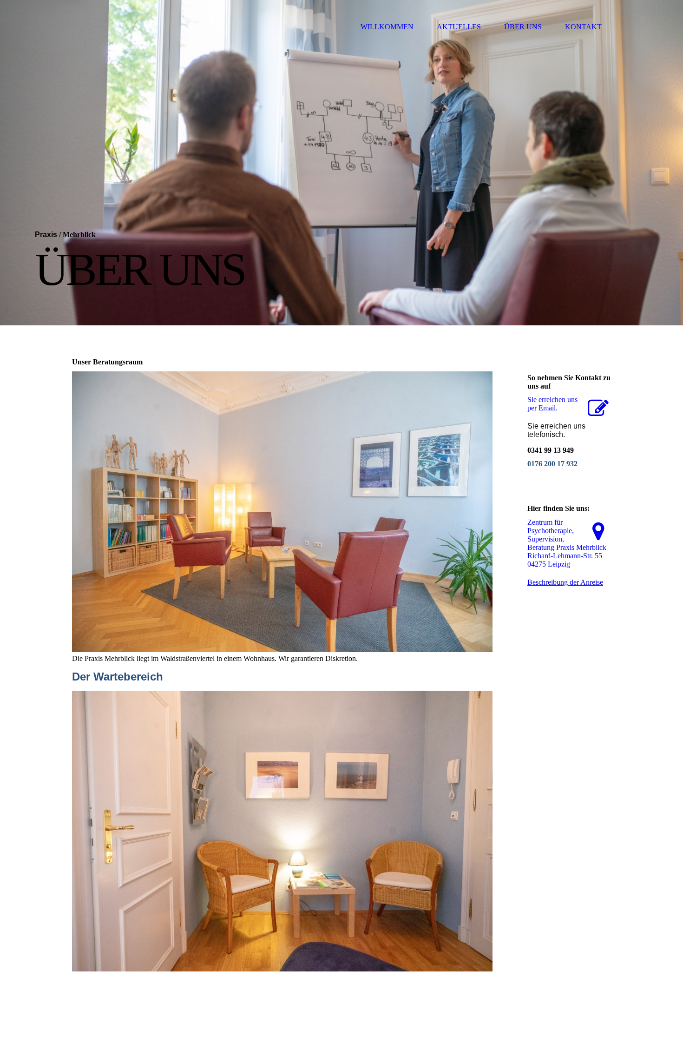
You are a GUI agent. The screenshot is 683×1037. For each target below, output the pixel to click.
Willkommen (387, 27)
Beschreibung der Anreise (565, 582)
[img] (341, 162)
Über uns (523, 27)
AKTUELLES (459, 27)
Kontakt (583, 27)
